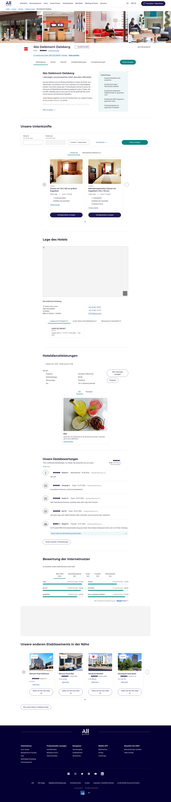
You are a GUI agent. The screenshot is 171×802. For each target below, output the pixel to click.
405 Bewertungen (53, 50)
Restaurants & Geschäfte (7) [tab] (111, 321)
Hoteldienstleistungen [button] (60, 356)
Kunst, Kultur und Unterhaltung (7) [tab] (85, 321)
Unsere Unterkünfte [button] (36, 126)
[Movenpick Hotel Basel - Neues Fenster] (130, 662)
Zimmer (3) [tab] (74, 153)
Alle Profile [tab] (59, 575)
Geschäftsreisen (52, 749)
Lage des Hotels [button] (55, 239)
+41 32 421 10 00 (94, 307)
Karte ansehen (74, 55)
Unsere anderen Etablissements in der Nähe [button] (55, 644)
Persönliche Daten (75, 783)
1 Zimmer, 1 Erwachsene (78, 142)
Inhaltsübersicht (78, 752)
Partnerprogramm (26, 762)
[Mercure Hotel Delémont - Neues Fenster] (41, 662)
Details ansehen (68, 441)
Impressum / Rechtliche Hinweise (103, 783)
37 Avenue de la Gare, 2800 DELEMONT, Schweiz (50, 55)
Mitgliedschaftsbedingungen (57, 783)
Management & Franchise (29, 752)
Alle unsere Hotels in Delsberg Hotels (36, 707)
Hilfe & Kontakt (128, 752)
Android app (102, 756)
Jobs (22, 756)
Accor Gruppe (25, 749)
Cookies (87, 783)
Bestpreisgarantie (144, 47)
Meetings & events (52, 752)
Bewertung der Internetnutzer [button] (66, 559)
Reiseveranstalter (52, 756)
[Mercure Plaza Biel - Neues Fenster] (71, 662)
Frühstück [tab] (89, 392)
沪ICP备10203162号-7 (92, 788)
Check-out (50, 137)
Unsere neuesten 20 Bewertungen (56, 542)
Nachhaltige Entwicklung (28, 759)
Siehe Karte (35, 684)
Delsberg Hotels (30, 9)
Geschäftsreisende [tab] (74, 575)
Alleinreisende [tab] (110, 575)
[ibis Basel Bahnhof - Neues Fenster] (100, 662)
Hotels (8, 9)
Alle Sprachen (77, 756)
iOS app (100, 752)
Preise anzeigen (127, 62)
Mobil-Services (102, 749)
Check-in (28, 137)
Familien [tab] (98, 575)
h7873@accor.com (94, 313)
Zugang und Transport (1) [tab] (59, 321)
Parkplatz (112, 380)
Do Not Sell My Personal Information (128, 783)
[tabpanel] (85, 190)
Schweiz (20, 9)
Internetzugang (77, 749)
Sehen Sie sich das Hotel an (41, 692)
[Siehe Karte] (85, 271)
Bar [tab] (79, 392)
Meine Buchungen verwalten (133, 749)
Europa (14, 9)
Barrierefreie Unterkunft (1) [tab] (92, 153)
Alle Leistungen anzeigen (117, 373)
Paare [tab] (88, 575)
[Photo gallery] (85, 27)
